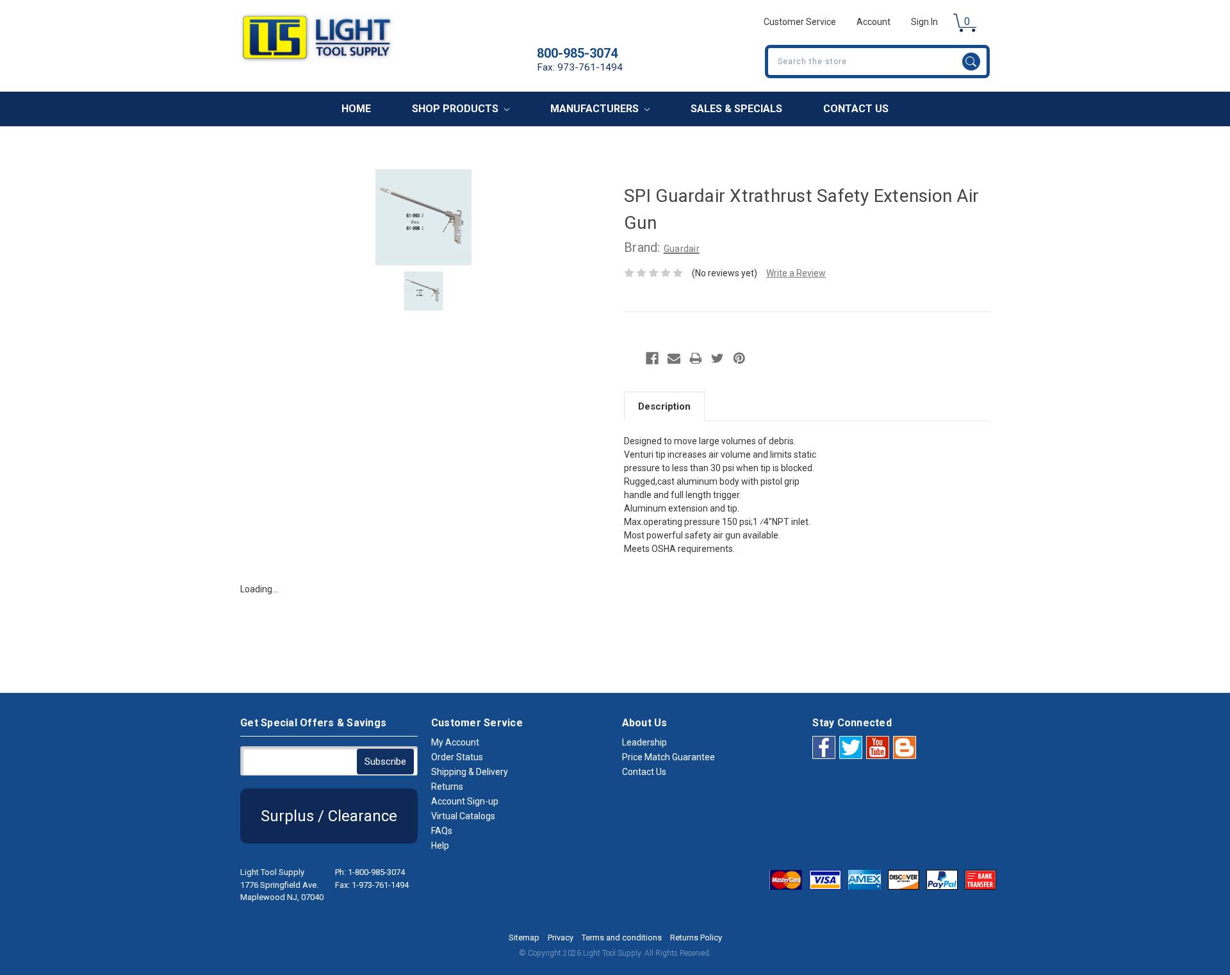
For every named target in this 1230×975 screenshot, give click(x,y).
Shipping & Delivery (469, 772)
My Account (455, 742)
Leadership (644, 742)
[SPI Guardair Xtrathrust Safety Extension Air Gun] (423, 291)
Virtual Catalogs (463, 816)
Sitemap (524, 937)
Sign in (924, 22)
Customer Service (800, 22)
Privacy (560, 937)
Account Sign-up (464, 801)
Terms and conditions (622, 937)
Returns (447, 786)
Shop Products (456, 109)
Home (356, 109)
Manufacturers (595, 109)
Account (873, 22)
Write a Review (796, 273)
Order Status (457, 757)
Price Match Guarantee (668, 757)
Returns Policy (696, 937)
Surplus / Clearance (329, 816)
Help (440, 845)
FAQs (441, 831)
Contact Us (856, 109)
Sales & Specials (736, 109)
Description (664, 406)
